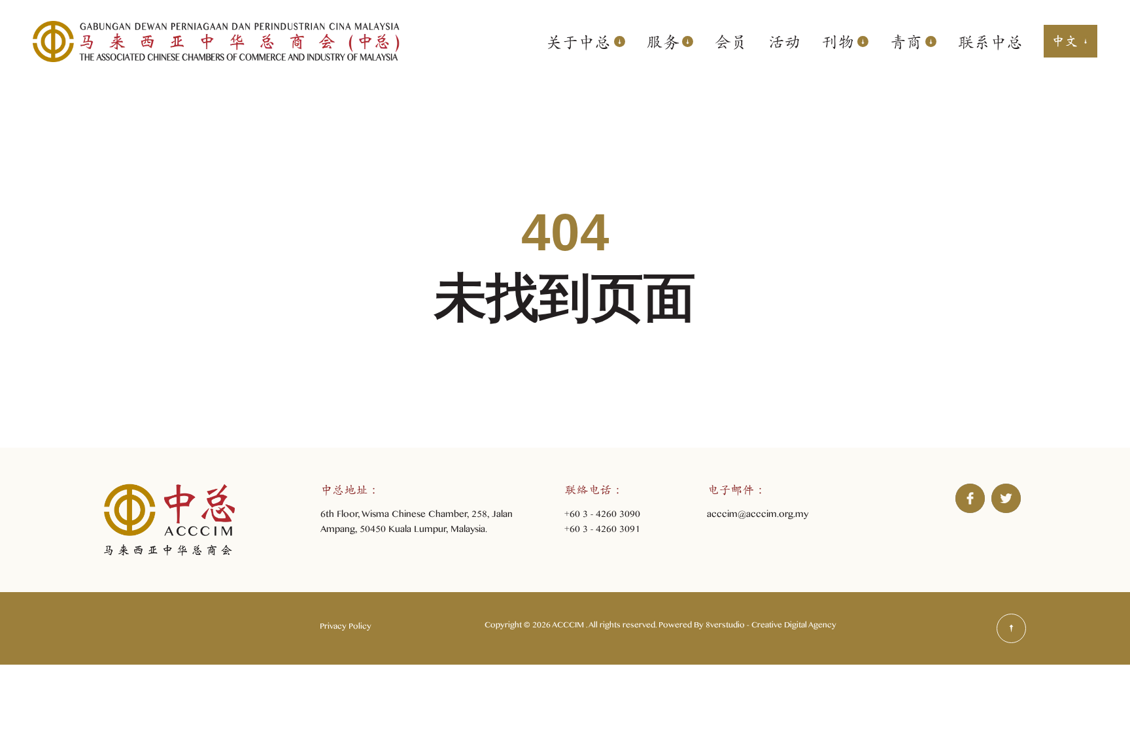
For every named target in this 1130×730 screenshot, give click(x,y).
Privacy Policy (345, 628)
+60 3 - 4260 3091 (602, 531)
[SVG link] (1011, 628)
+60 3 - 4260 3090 (602, 515)
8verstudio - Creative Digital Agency (771, 626)
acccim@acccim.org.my (757, 515)
